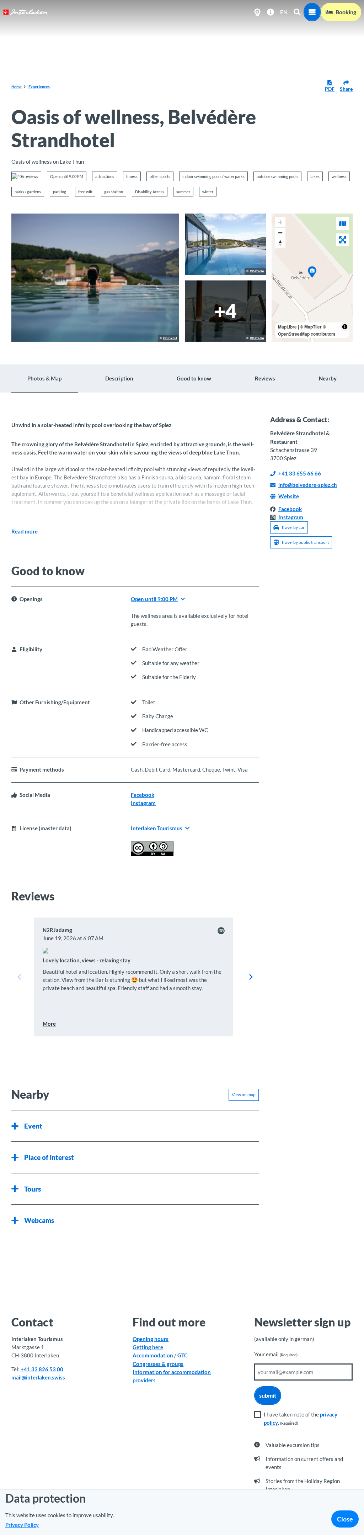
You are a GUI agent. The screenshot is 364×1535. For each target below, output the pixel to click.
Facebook (142, 795)
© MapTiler (311, 327)
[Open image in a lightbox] (95, 278)
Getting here (148, 1347)
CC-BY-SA (170, 338)
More (49, 1023)
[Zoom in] (280, 222)
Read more (24, 531)
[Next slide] (251, 977)
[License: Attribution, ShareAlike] (152, 854)
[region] (312, 278)
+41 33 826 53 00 (42, 1369)
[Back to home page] (26, 12)
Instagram (143, 803)
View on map (244, 1094)
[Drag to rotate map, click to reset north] (280, 243)
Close (345, 1519)
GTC (182, 1355)
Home (16, 86)
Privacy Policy (22, 1524)
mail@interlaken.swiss (38, 1377)
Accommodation (153, 1355)
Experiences (39, 86)
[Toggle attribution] (345, 326)
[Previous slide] (19, 977)
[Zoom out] (280, 232)
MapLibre (287, 327)
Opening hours (150, 1339)
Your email (276, 1354)
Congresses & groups (158, 1364)
